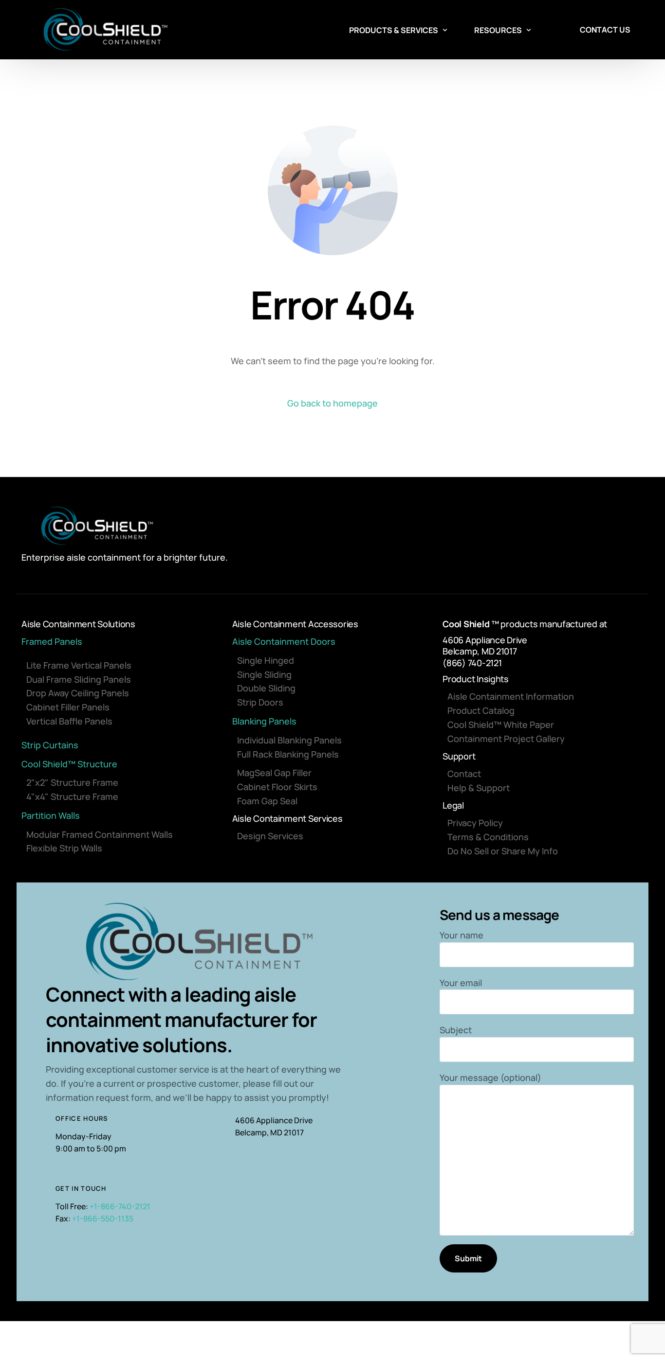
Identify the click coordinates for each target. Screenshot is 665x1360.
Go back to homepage (332, 403)
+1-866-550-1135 (102, 1218)
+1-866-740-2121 (120, 1206)
